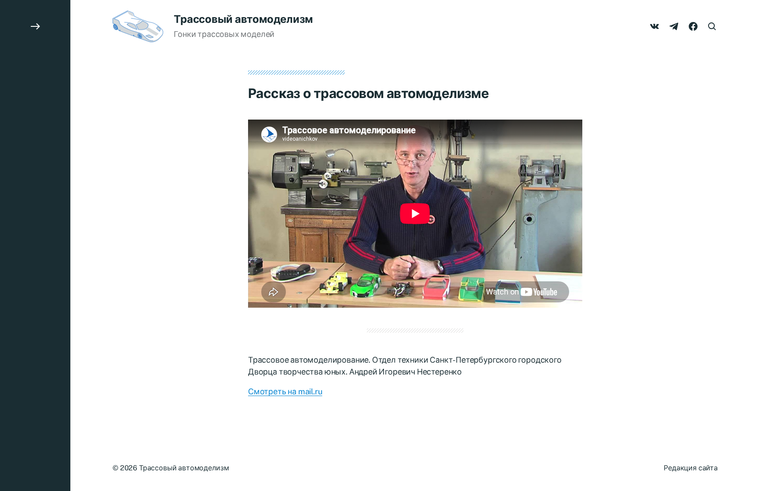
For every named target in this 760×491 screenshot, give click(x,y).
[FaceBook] (693, 26)
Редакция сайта (691, 468)
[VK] (654, 26)
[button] (35, 245)
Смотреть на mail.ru (285, 391)
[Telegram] (673, 26)
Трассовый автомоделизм (243, 19)
